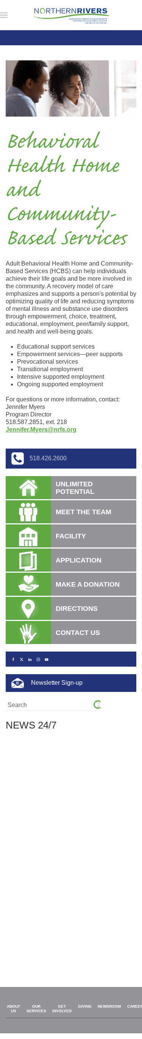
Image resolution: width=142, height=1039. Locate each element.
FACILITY (71, 536)
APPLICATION (78, 560)
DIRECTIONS (77, 608)
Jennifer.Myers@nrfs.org (41, 429)
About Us (13, 1008)
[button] (4, 15)
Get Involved (62, 1008)
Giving (85, 1006)
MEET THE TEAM (83, 512)
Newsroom (109, 1006)
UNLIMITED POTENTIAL (75, 487)
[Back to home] (71, 15)
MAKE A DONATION (88, 584)
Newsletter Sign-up (56, 682)
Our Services (36, 1008)
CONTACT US (78, 632)
